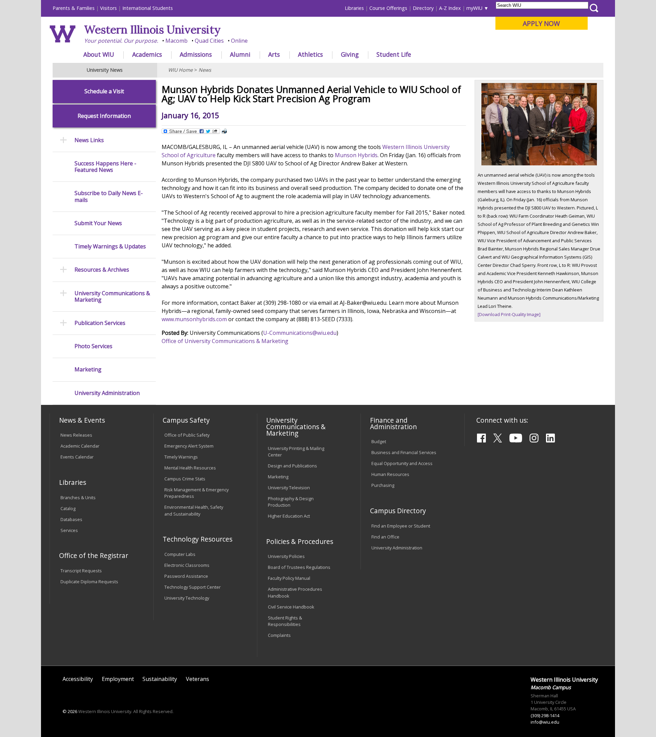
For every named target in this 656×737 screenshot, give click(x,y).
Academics (147, 54)
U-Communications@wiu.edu (300, 333)
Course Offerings (388, 8)
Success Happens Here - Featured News (105, 166)
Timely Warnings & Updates (110, 246)
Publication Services (99, 323)
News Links (89, 140)
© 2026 (70, 711)
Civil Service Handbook (291, 607)
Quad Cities (209, 40)
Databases (71, 519)
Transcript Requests (81, 571)
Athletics (310, 54)
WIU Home (180, 70)
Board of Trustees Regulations (299, 567)
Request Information (104, 116)
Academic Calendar (79, 446)
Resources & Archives (101, 270)
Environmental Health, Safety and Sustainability (193, 510)
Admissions (196, 54)
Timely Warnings (181, 457)
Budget (378, 441)
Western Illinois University (152, 30)
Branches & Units (78, 497)
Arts (274, 54)
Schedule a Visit (104, 91)
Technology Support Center (192, 587)
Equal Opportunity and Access (402, 463)
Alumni (240, 54)
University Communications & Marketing (112, 296)
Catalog (68, 508)
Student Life (394, 54)
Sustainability (159, 679)
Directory (423, 8)
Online (239, 40)
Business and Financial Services (403, 452)
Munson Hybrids (356, 155)
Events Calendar (77, 457)
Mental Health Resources (190, 468)
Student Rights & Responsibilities (285, 621)
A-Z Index (450, 8)
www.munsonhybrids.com (194, 319)
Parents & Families (74, 8)
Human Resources (390, 474)
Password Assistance (186, 576)
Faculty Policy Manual (289, 578)
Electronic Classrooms (186, 565)
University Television (289, 487)
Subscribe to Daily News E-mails (108, 196)
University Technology (186, 598)
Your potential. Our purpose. (121, 40)
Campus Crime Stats (184, 479)
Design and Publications (292, 466)
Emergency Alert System (189, 446)
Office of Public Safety (186, 435)
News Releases (76, 435)
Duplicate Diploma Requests (89, 581)
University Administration (107, 393)
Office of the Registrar (93, 555)
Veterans (197, 679)
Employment (118, 679)
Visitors (108, 8)
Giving (350, 54)
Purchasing (382, 485)
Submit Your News (98, 223)
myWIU (474, 8)
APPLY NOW (541, 23)
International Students (147, 8)
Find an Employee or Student (400, 526)
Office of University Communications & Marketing (225, 341)
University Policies (286, 556)
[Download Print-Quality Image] (509, 314)
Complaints (279, 635)
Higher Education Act (289, 516)
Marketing (87, 369)
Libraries (354, 8)
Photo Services (93, 346)
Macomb (176, 40)
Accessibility (78, 679)
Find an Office (385, 537)
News (205, 70)
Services (69, 530)
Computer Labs (179, 554)
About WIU (98, 54)
